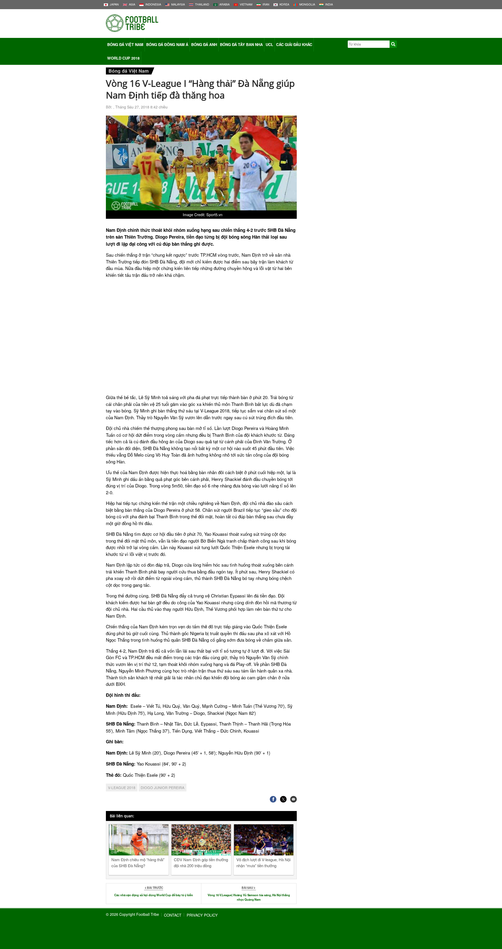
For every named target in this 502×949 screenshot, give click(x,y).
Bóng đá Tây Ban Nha (241, 44)
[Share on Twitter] (283, 799)
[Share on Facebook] (273, 799)
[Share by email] (293, 799)
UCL (269, 44)
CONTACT (172, 915)
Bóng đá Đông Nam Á (167, 44)
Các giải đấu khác (294, 44)
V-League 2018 (121, 787)
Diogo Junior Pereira (162, 787)
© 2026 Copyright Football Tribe (132, 914)
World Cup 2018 (123, 58)
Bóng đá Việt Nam (125, 44)
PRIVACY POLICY (202, 915)
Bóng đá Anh (204, 44)
